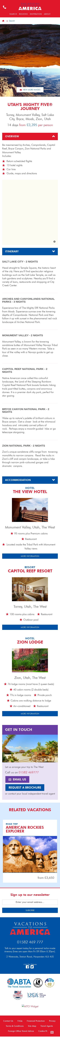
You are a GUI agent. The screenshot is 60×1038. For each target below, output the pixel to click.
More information (30, 556)
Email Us (19, 779)
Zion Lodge (30, 642)
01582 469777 (29, 772)
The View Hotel (30, 492)
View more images (31, 90)
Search (12, 21)
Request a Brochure (25, 787)
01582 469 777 (30, 942)
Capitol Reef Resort (30, 571)
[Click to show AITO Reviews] (30, 1006)
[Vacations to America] (30, 928)
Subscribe (30, 910)
